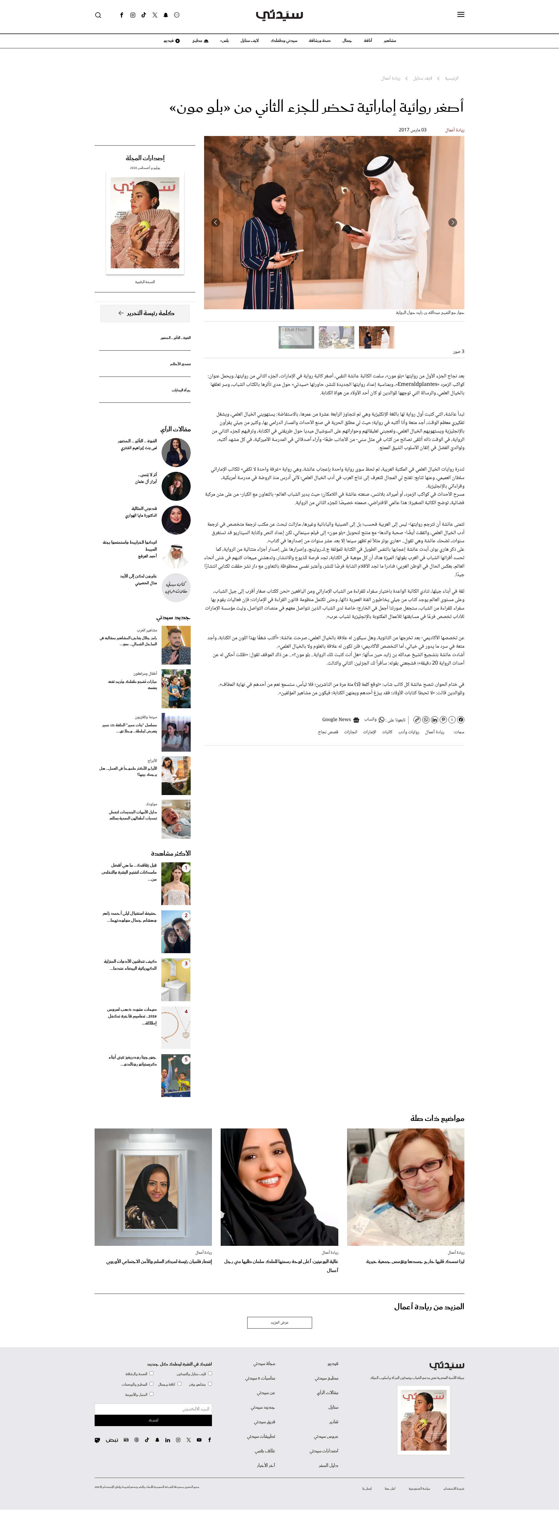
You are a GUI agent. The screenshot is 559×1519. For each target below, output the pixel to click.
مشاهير (390, 40)
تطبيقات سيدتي (261, 1436)
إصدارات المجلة (145, 158)
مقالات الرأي (175, 429)
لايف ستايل (249, 40)
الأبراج (152, 760)
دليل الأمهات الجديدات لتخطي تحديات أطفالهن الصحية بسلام (133, 815)
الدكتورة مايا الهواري (141, 516)
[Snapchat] (165, 15)
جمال (347, 40)
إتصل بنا (367, 1488)
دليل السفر (328, 1465)
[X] (154, 15)
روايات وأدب (408, 732)
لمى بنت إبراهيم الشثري (139, 448)
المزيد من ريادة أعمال (429, 1307)
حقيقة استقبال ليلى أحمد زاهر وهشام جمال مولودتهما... (129, 917)
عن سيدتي (266, 1393)
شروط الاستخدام (454, 1488)
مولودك (151, 804)
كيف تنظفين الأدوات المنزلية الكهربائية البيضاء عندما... (130, 965)
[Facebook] (121, 15)
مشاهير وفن (197, 1385)
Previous (452, 222)
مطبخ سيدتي (326, 1378)
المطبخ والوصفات (134, 1385)
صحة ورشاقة (320, 40)
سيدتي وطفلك (283, 40)
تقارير (333, 1422)
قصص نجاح (328, 732)
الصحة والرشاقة (136, 1374)
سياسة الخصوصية (419, 1488)
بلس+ (224, 40)
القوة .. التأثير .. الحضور (175, 338)
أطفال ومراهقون (145, 673)
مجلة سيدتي (264, 1363)
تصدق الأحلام (180, 364)
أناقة (368, 40)
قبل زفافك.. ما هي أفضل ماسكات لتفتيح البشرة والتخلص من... (129, 872)
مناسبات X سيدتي (260, 1378)
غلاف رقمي (265, 1451)
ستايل (333, 1407)
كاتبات (387, 732)
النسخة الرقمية (145, 282)
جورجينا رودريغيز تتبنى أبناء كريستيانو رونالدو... (133, 1061)
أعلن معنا (390, 1488)
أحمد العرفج (147, 556)
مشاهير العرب (147, 630)
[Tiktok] (143, 15)
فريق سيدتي (264, 1422)
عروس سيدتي (326, 1436)
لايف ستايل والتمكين (191, 1374)
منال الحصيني (146, 583)
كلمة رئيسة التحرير (151, 313)
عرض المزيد (280, 1322)
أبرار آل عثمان (146, 482)
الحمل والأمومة (136, 1395)
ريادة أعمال (454, 130)
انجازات (350, 732)
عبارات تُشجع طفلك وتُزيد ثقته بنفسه (132, 685)
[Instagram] (132, 15)
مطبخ (197, 40)
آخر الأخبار (266, 1465)
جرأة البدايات (181, 390)
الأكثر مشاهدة (171, 854)
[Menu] (460, 15)
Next (215, 222)
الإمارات (369, 732)
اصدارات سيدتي (323, 1451)
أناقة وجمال (166, 1385)
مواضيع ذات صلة (437, 1118)
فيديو (168, 40)
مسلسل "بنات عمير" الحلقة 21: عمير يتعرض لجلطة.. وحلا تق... (129, 728)
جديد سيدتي (173, 617)
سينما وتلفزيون (146, 717)
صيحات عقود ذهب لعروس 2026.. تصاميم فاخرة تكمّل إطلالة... (132, 1016)
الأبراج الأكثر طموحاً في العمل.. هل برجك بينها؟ (128, 771)
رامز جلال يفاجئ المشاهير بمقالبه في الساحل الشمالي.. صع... (128, 641)
